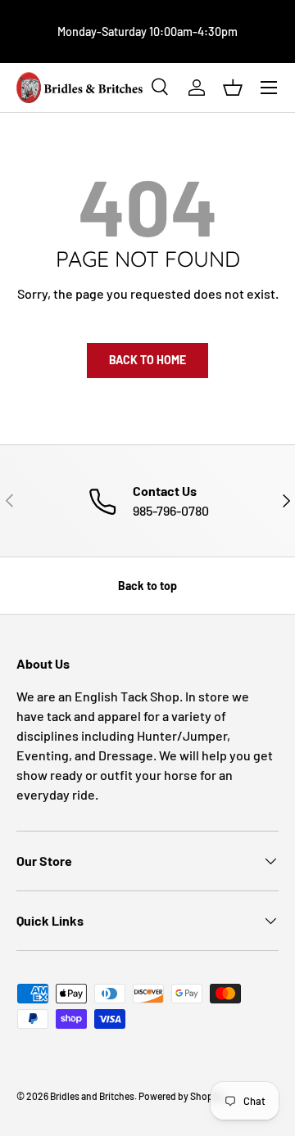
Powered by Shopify (181, 1096)
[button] (233, 88)
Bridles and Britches (92, 1096)
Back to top (147, 586)
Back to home (147, 360)
